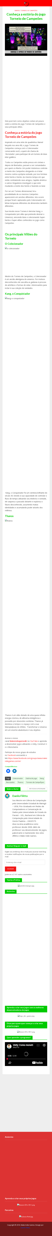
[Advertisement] (26, 89)
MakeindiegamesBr (19, 741)
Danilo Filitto (25, 1228)
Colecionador (18, 778)
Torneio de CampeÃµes (35, 782)
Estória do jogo (31, 778)
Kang (42, 778)
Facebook (12, 755)
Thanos (20, 782)
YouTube (34, 741)
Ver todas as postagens (37, 789)
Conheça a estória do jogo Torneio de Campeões (23, 134)
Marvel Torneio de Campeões (26, 10)
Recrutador (10, 782)
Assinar (10, 869)
